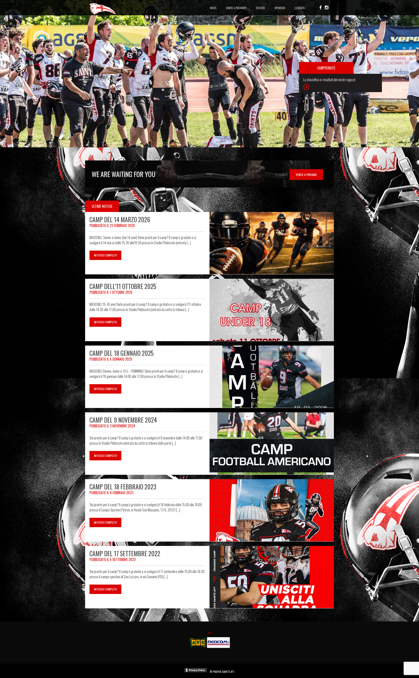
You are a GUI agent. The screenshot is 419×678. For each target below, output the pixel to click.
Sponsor (280, 7)
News (213, 7)
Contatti (300, 7)
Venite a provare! (236, 7)
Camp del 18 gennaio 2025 (121, 353)
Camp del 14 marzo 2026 (119, 219)
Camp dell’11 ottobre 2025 (122, 286)
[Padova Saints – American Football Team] (102, 13)
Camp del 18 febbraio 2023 (122, 486)
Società (260, 7)
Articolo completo (105, 255)
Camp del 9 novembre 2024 (123, 419)
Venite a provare (306, 174)
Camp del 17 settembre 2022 (124, 553)
